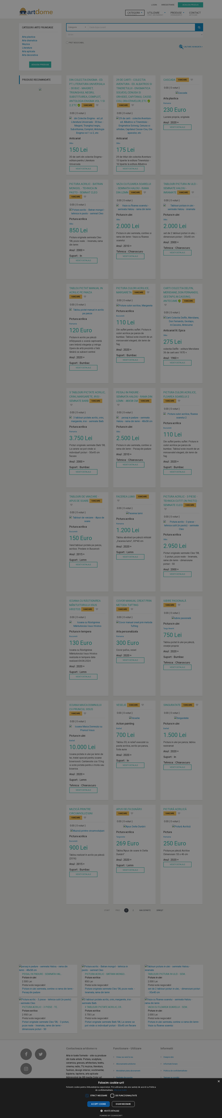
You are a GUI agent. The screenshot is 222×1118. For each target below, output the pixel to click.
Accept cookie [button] (98, 1104)
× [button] (218, 1081)
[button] (111, 1110)
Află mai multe (120, 1090)
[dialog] (111, 559)
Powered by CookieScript (111, 1115)
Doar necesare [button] (123, 1104)
